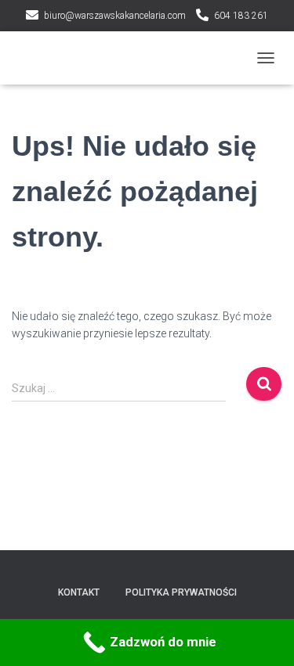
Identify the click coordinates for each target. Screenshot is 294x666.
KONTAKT (79, 592)
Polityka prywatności (181, 592)
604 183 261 (241, 15)
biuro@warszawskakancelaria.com (115, 15)
